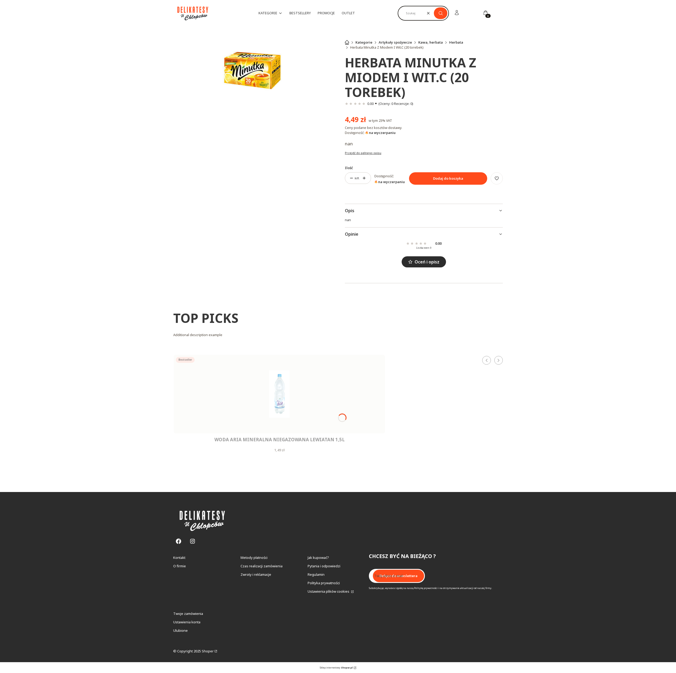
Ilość (349, 167)
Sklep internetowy (336, 667)
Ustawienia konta (186, 622)
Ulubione (180, 630)
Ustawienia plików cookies (329, 591)
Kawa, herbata (430, 42)
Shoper (208, 651)
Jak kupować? (318, 557)
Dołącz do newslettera (398, 575)
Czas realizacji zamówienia (262, 566)
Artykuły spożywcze (395, 42)
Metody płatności (254, 557)
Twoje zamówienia (188, 613)
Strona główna (347, 42)
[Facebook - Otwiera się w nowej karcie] (178, 541)
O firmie (179, 566)
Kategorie (363, 42)
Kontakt (179, 557)
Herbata (456, 42)
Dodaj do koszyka (448, 178)
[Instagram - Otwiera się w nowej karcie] (192, 541)
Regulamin (316, 574)
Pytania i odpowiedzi (324, 566)
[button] (440, 13)
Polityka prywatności (324, 583)
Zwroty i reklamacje (256, 574)
